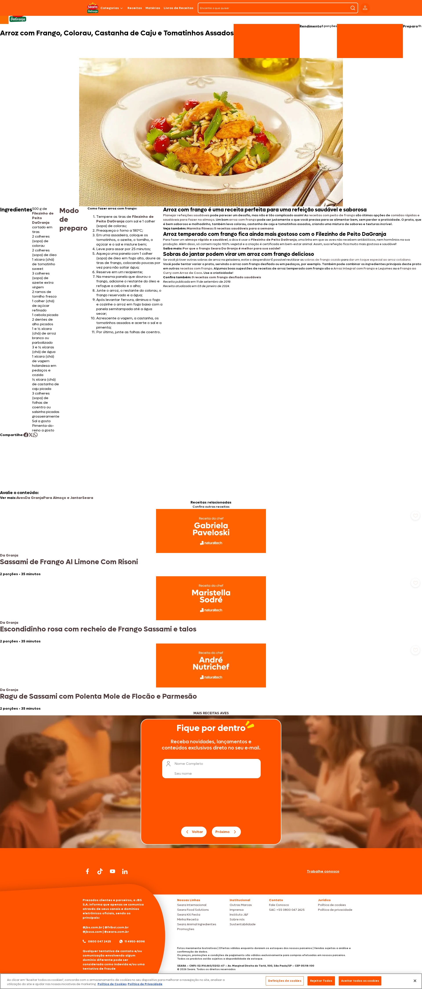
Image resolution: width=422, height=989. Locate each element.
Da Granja (34, 497)
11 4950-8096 (135, 941)
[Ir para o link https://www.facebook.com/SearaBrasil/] (87, 871)
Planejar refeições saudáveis (186, 215)
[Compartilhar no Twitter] (30, 435)
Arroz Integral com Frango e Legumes (362, 268)
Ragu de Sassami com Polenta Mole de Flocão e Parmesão (98, 696)
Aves (20, 497)
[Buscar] (352, 7)
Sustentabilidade (243, 924)
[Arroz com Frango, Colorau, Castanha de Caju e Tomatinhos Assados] (92, 8)
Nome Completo (189, 763)
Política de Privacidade (145, 984)
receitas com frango (196, 268)
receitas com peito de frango (332, 215)
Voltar (197, 831)
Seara (87, 497)
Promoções (185, 929)
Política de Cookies (112, 984)
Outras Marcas (241, 905)
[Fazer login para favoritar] (415, 515)
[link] (211, 542)
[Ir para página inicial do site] (211, 886)
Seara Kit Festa (188, 915)
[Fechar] (415, 980)
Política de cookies (332, 905)
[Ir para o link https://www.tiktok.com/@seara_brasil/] (100, 871)
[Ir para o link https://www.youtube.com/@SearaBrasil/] (112, 871)
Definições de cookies (284, 981)
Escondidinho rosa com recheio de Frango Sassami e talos (98, 629)
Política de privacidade (335, 910)
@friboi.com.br (117, 927)
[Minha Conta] (365, 8)
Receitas (134, 8)
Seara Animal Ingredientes (196, 924)
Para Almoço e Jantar (62, 497)
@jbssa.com (92, 932)
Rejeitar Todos (321, 981)
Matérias (153, 8)
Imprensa (237, 910)
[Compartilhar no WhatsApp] (35, 435)
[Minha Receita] (66, 8)
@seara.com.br (116, 932)
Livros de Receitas (178, 8)
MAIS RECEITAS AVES (211, 713)
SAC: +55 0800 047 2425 (287, 910)
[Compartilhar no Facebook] (26, 435)
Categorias (109, 8)
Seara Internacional (191, 905)
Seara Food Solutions (193, 910)
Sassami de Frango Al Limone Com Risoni (69, 562)
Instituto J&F (239, 915)
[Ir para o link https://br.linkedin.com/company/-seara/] (124, 871)
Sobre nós (237, 919)
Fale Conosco (279, 905)
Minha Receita (187, 919)
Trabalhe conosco (323, 871)
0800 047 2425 (99, 941)
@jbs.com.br (92, 927)
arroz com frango (242, 220)
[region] (211, 981)
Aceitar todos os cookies (360, 981)
